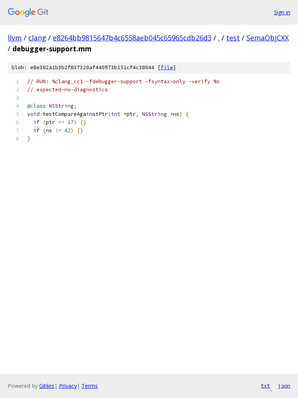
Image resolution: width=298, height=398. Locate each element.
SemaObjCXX (267, 37)
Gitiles (46, 385)
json (284, 385)
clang (37, 37)
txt (265, 385)
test (233, 37)
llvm (15, 37)
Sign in (282, 12)
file (167, 67)
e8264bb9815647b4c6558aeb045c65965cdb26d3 (132, 37)
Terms (89, 385)
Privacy (68, 385)
